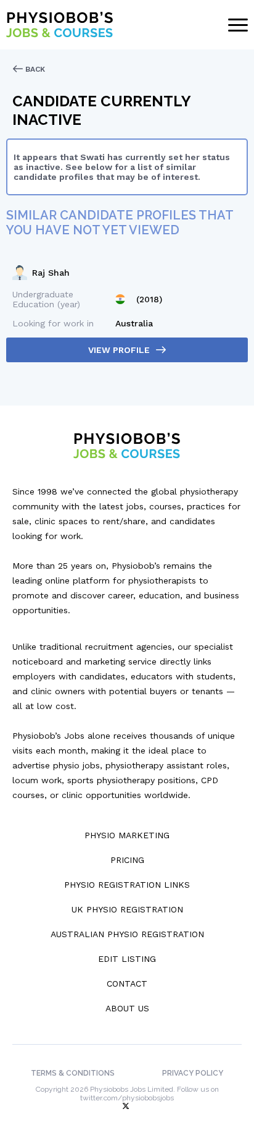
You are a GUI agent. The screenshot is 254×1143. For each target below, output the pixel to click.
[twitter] (127, 1106)
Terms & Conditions (73, 1073)
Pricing (127, 860)
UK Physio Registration (127, 909)
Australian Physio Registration (127, 934)
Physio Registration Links (127, 885)
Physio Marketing (127, 835)
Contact (127, 983)
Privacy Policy (192, 1073)
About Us (127, 1008)
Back (34, 69)
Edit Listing (127, 959)
